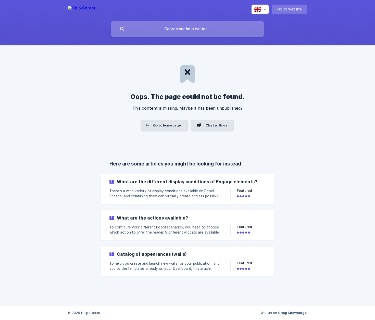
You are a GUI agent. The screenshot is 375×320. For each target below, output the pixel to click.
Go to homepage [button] (167, 125)
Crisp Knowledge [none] (292, 313)
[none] (82, 9)
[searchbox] (187, 29)
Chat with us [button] (216, 125)
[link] (187, 189)
